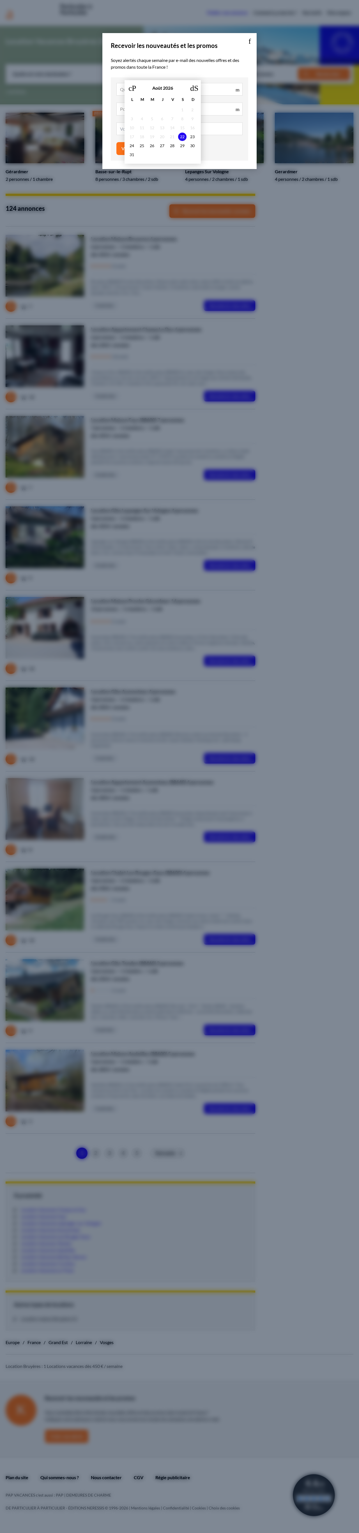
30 (192, 145)
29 (182, 145)
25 (142, 145)
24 (132, 145)
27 (162, 145)
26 (152, 145)
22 (182, 136)
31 (132, 154)
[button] (249, 40)
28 (172, 145)
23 (192, 136)
